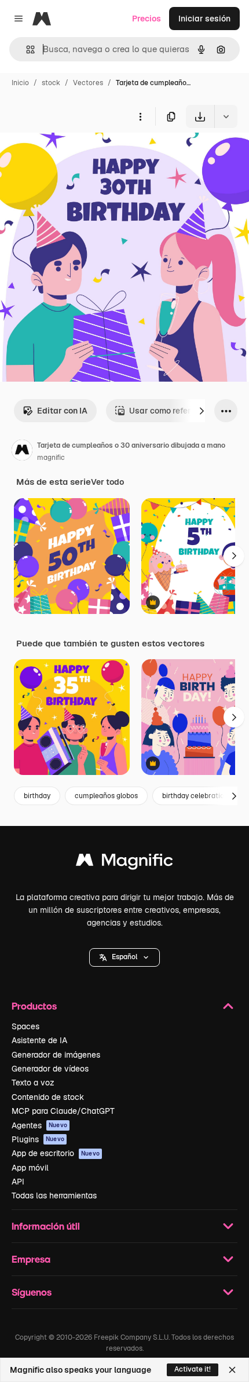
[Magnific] (124, 863)
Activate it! (192, 1369)
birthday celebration (195, 795)
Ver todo (107, 482)
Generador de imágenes (56, 1055)
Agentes (39, 1125)
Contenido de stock (48, 1097)
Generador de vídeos (50, 1068)
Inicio (20, 82)
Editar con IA (62, 410)
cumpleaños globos (106, 795)
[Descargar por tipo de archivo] (225, 116)
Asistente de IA (39, 1040)
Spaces (25, 1026)
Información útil (46, 1226)
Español (124, 956)
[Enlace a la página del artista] (22, 452)
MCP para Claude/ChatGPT (63, 1111)
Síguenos (32, 1292)
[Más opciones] (140, 116)
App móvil (30, 1167)
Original (74, 154)
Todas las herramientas (54, 1195)
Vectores (88, 82)
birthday (37, 795)
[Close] (232, 1370)
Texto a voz (33, 1082)
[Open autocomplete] (26, 49)
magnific (51, 457)
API (18, 1181)
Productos (34, 1006)
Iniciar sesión (204, 18)
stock (51, 82)
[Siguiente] (201, 410)
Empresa (31, 1259)
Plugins (38, 1139)
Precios (146, 18)
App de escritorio (56, 1153)
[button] (124, 957)
